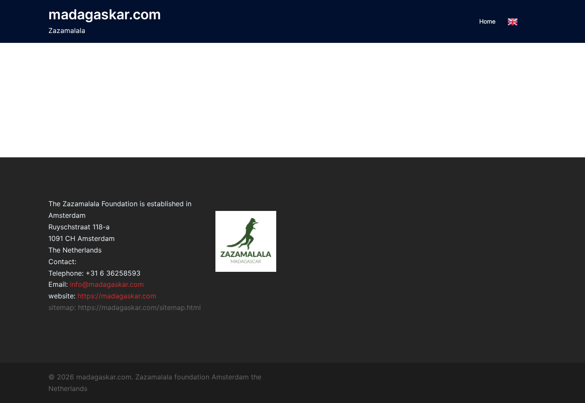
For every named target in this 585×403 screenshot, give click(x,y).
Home (487, 21)
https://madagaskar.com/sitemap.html (139, 307)
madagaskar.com (104, 14)
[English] (512, 21)
